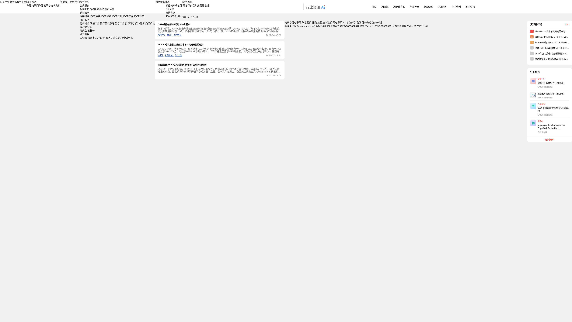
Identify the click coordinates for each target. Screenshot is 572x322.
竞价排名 (84, 23)
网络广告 (95, 23)
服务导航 (84, 2)
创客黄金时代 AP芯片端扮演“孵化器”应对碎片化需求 (182, 64)
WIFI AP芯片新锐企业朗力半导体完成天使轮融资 (180, 44)
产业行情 (414, 6)
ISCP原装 (95, 16)
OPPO (161, 35)
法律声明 (377, 22)
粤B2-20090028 (383, 26)
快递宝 (91, 37)
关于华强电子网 (293, 22)
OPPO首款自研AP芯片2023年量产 (174, 24)
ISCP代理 (117, 16)
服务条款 (367, 22)
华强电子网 (33, 5)
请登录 (63, 2)
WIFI (160, 55)
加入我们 (327, 22)
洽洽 (107, 37)
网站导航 (337, 22)
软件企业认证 (421, 26)
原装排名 (84, 16)
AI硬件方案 (399, 6)
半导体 (178, 55)
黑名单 (186, 5)
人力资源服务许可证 (403, 26)
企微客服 (128, 37)
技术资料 (55, 5)
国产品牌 (109, 9)
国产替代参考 (107, 23)
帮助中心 (160, 2)
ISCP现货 (139, 16)
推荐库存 (130, 23)
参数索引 (351, 22)
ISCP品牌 (106, 16)
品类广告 (150, 23)
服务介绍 (317, 22)
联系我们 (306, 22)
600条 (93, 9)
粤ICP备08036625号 (348, 26)
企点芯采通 (117, 37)
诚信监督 (187, 2)
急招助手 (100, 37)
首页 (374, 6)
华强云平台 (45, 5)
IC (344, 22)
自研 (169, 35)
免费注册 (74, 2)
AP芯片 (178, 35)
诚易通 (100, 9)
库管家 (83, 37)
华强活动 (442, 6)
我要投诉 (204, 5)
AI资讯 (384, 6)
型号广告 (120, 23)
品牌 (358, 22)
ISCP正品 (128, 16)
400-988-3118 (173, 16)
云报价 (91, 30)
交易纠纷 (195, 5)
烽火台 (83, 30)
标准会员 (84, 9)
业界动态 (428, 6)
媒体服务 (140, 23)
